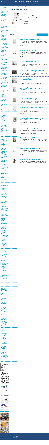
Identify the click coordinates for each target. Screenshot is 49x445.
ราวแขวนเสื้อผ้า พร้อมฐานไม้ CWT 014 (30, 148)
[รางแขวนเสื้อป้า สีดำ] (16, 15)
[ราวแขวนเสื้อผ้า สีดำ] (13, 20)
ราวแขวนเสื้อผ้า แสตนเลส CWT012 (29, 39)
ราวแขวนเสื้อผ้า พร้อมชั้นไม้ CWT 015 (30, 159)
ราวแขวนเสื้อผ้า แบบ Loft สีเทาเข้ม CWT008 (32, 129)
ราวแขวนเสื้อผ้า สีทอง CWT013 (28, 50)
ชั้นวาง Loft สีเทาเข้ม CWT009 (28, 138)
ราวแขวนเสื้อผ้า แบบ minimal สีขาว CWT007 (32, 118)
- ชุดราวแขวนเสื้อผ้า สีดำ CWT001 (29, 79)
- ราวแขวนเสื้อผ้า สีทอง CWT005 (28, 98)
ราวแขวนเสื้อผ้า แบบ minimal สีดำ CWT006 (31, 107)
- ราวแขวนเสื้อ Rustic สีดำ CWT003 (29, 61)
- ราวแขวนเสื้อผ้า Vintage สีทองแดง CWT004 (32, 70)
